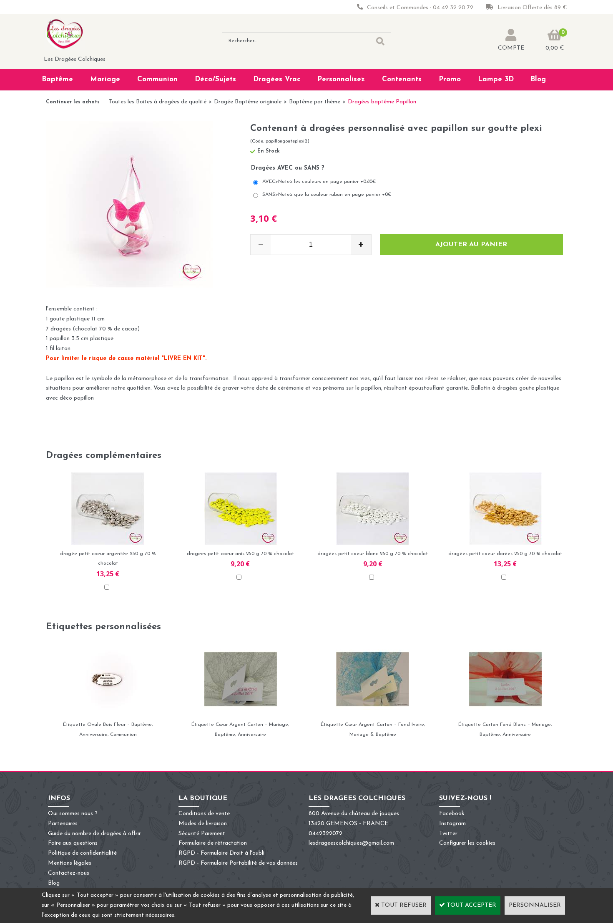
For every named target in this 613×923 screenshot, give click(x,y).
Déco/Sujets (215, 79)
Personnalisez (341, 79)
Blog (538, 79)
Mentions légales (69, 863)
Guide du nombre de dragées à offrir (94, 833)
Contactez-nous (68, 873)
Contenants (402, 79)
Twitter (448, 833)
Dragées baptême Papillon (382, 102)
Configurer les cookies (467, 843)
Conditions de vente (204, 813)
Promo (450, 79)
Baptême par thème (314, 102)
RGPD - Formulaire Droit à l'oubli (221, 853)
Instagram (452, 823)
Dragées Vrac (277, 79)
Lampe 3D (496, 79)
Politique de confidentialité (82, 853)
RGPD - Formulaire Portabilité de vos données (238, 863)
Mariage (105, 79)
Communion (157, 79)
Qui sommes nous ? (73, 813)
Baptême (57, 79)
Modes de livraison (202, 823)
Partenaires (63, 823)
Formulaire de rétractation (212, 843)
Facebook (452, 813)
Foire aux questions (73, 843)
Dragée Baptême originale (247, 102)
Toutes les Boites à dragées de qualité (157, 102)
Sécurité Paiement (201, 833)
